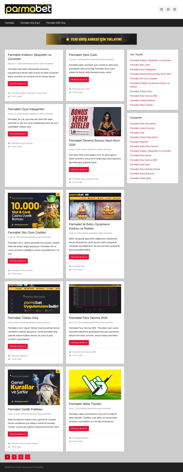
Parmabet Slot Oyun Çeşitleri (27, 232)
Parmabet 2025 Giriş (55, 23)
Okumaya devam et (18, 83)
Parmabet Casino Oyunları (22, 143)
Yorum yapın (16, 96)
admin (42, 63)
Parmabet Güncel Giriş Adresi (144, 137)
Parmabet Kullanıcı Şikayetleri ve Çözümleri (29, 93)
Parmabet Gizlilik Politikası (25, 409)
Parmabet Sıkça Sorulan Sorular (85, 179)
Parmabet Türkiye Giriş (23, 317)
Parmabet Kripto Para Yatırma (144, 146)
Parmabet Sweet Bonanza (142, 173)
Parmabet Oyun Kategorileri (26, 109)
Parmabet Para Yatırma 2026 (88, 317)
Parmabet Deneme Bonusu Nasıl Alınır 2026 (150, 74)
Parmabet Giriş (78, 266)
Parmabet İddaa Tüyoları (85, 403)
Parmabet (9, 23)
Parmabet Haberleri (19, 356)
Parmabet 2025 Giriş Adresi (143, 123)
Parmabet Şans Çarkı (83, 54)
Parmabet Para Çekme (140, 155)
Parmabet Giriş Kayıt (30, 23)
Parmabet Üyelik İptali (140, 178)
